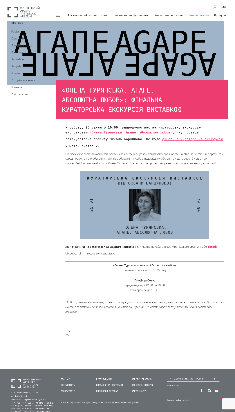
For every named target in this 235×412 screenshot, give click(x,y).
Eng (223, 7)
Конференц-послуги (142, 385)
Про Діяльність (21, 46)
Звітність (18, 59)
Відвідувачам (104, 379)
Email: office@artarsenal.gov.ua (28, 399)
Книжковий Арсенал (169, 15)
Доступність (68, 385)
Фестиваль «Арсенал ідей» (87, 15)
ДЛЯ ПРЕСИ (173, 385)
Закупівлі (18, 66)
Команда (16, 87)
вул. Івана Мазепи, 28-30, (25, 392)
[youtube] (216, 390)
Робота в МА (19, 94)
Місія (15, 32)
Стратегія (18, 39)
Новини (15, 73)
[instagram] (209, 390)
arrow (214, 378)
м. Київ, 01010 (19, 396)
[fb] (201, 390)
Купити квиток (198, 15)
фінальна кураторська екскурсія (192, 139)
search (215, 7)
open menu (58, 15)
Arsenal (23, 12)
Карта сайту (139, 391)
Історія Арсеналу (23, 80)
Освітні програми (142, 379)
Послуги (220, 15)
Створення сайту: (174, 400)
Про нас (17, 23)
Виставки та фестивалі (131, 15)
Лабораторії (68, 391)
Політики (17, 52)
